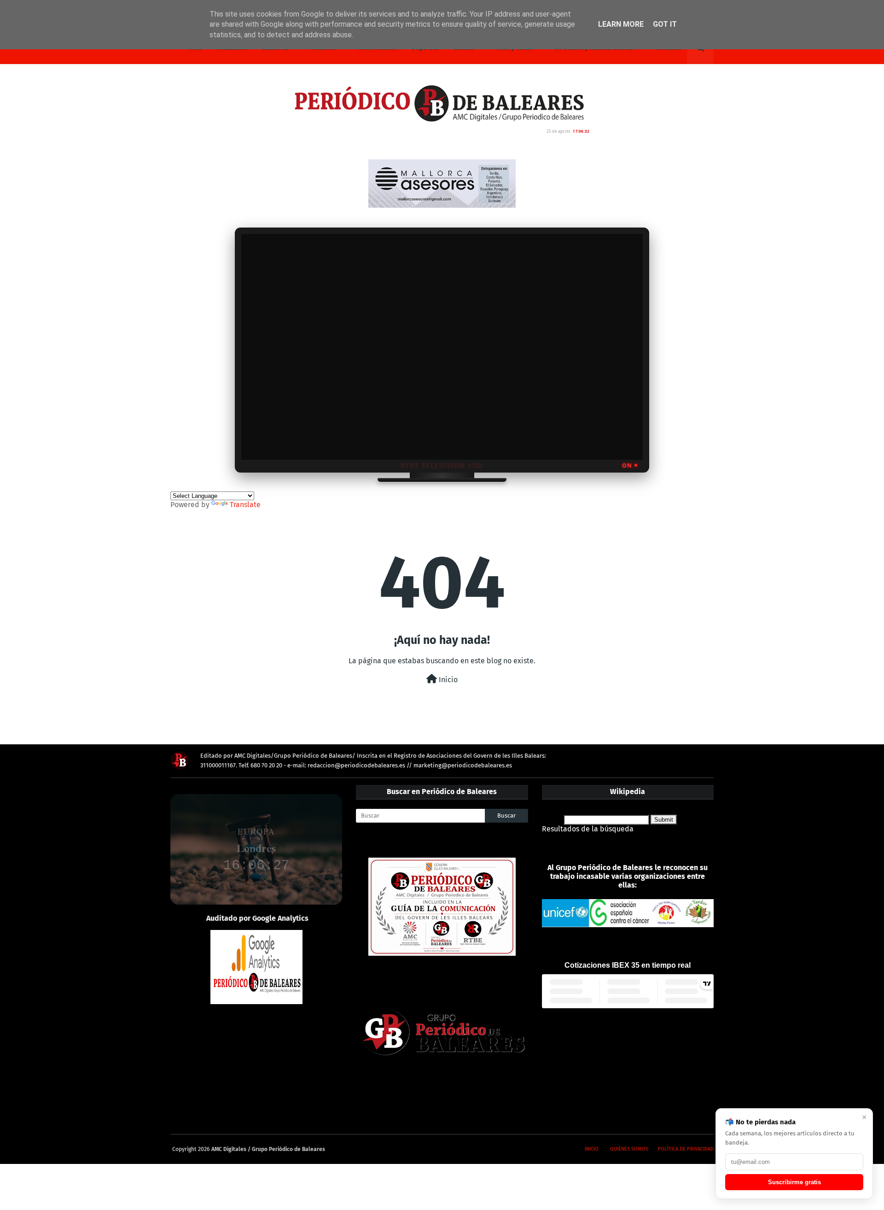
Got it (665, 24)
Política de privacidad (685, 1149)
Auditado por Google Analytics (257, 918)
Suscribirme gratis (794, 1182)
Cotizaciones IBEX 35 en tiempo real (627, 965)
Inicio (447, 679)
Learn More (621, 24)
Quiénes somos (629, 1149)
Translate (245, 504)
